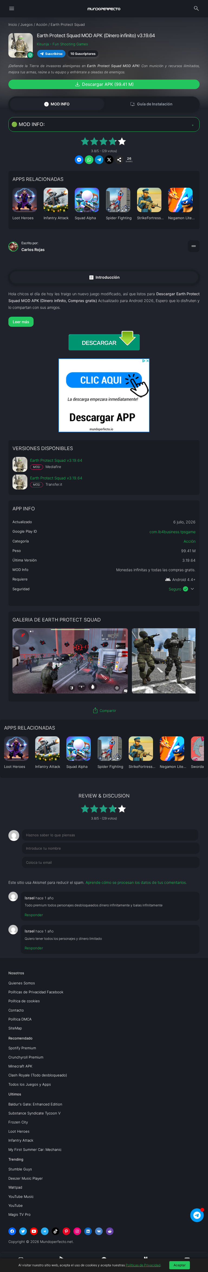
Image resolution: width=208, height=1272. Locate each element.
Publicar (186, 873)
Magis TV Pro (19, 1214)
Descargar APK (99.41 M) (104, 84)
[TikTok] (55, 1231)
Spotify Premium (22, 1048)
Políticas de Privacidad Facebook (35, 992)
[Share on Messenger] (79, 159)
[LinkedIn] (88, 1231)
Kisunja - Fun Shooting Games (62, 44)
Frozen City (18, 1122)
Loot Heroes (19, 1131)
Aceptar (180, 1265)
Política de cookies (24, 1001)
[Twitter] (23, 1231)
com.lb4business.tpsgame (173, 531)
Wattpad (15, 1187)
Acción (190, 541)
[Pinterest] (66, 1231)
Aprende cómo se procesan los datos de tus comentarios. (136, 882)
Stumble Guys (20, 1169)
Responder (34, 915)
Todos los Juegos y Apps (29, 1084)
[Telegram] (44, 1231)
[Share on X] (109, 159)
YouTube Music (21, 1196)
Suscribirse (54, 54)
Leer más (21, 322)
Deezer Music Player (25, 1178)
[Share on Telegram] (99, 159)
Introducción (104, 277)
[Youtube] (34, 1231)
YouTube (15, 1205)
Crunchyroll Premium (25, 1057)
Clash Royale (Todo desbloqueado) (37, 1075)
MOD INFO (57, 103)
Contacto (16, 1010)
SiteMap (15, 1028)
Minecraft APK (20, 1066)
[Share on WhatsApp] (89, 159)
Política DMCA (20, 1019)
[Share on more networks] (119, 159)
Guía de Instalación (151, 104)
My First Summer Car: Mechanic (34, 1149)
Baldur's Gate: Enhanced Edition (35, 1104)
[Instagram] (77, 1231)
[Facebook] (12, 1231)
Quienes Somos (21, 983)
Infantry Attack (20, 1140)
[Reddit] (109, 1231)
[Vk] (99, 1231)
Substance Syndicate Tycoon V (34, 1113)
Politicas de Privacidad (143, 1265)
